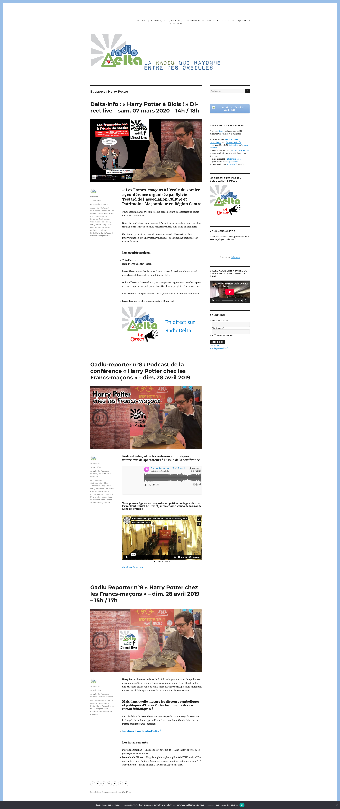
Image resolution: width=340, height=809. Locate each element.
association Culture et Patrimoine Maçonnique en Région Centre (102, 210)
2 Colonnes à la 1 (234, 159)
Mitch (92, 497)
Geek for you (104, 219)
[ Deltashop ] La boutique (175, 22)
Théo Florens (106, 500)
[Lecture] (213, 300)
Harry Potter (95, 225)
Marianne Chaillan (105, 494)
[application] (230, 292)
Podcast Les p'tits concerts (101, 697)
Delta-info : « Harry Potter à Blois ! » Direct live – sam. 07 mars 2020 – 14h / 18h (144, 107)
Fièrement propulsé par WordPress (116, 792)
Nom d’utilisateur (220, 321)
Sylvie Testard (107, 233)
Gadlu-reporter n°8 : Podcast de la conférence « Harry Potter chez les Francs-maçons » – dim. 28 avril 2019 (140, 371)
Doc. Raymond (96, 480)
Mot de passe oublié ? (219, 348)
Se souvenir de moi (225, 335)
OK (242, 805)
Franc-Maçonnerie (98, 700)
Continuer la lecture (132, 567)
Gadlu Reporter (101, 204)
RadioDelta (95, 233)
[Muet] (242, 300)
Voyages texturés (233, 142)
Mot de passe (218, 328)
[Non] (336, 805)
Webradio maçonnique (100, 236)
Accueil (141, 20)
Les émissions (193, 20)
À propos (242, 20)
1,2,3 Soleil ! (232, 164)
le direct (220, 131)
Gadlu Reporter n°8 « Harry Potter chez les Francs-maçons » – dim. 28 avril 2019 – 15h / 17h (144, 594)
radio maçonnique (98, 230)
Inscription (214, 346)
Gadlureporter (96, 483)
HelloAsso (235, 257)
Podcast (93, 474)
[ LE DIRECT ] (155, 20)
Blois (106, 213)
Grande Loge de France (100, 222)
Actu (92, 204)
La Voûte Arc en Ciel (240, 150)
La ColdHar (233, 145)
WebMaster (95, 197)
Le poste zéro (232, 162)
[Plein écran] (246, 300)
